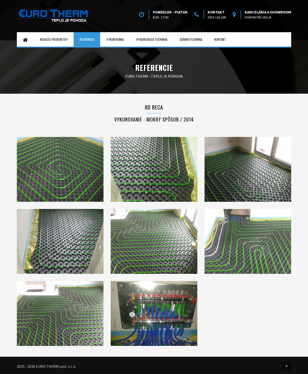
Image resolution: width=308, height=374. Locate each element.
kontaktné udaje (258, 17)
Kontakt (220, 39)
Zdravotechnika (191, 39)
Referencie (87, 39)
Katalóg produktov (54, 39)
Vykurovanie (115, 39)
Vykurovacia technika (151, 39)
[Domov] (25, 39)
